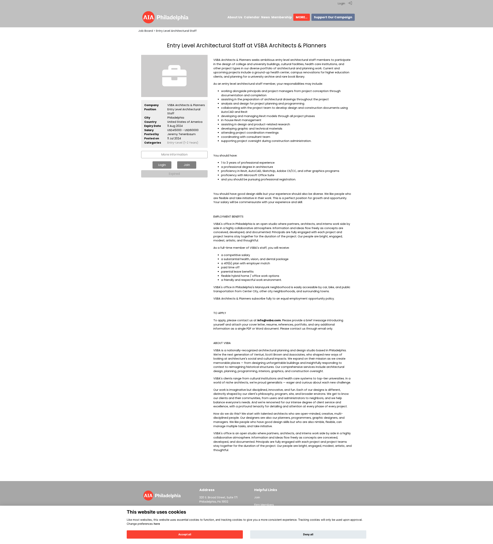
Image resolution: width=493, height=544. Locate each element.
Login (341, 3)
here (157, 523)
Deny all (308, 534)
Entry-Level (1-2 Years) (182, 143)
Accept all (184, 534)
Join (257, 497)
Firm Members (264, 505)
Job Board (145, 31)
